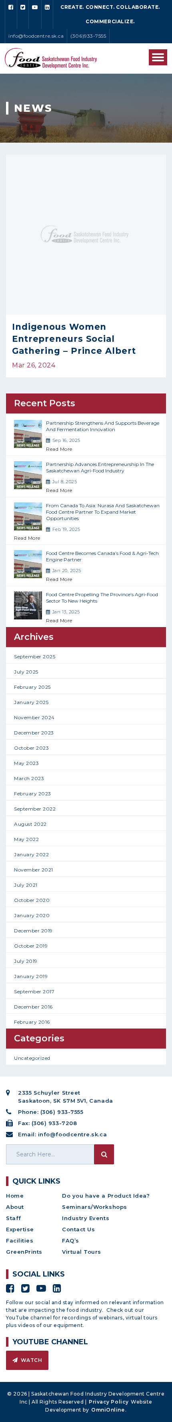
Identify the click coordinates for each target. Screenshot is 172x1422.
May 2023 (26, 763)
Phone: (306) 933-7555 (50, 1112)
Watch (30, 1360)
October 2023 (31, 748)
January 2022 (31, 854)
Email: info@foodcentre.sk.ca (62, 1134)
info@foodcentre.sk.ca (36, 36)
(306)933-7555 (88, 36)
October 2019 (31, 946)
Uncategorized (32, 1058)
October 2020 (32, 900)
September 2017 (34, 991)
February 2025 (32, 687)
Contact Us (78, 1229)
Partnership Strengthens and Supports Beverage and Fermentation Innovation (102, 426)
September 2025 (35, 657)
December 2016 (33, 1007)
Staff (13, 1218)
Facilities (19, 1240)
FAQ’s (70, 1240)
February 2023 (32, 794)
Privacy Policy (109, 1402)
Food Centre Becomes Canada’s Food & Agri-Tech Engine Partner (102, 556)
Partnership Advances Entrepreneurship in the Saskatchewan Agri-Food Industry (100, 467)
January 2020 (32, 915)
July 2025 (26, 672)
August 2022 (30, 824)
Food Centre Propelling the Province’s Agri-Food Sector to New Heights (102, 597)
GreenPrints (24, 1252)
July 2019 (26, 961)
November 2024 (34, 717)
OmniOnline (107, 1410)
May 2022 (26, 839)
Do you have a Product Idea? (106, 1195)
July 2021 (26, 885)
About (15, 1207)
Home (15, 1195)
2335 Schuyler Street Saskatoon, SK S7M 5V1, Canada (65, 1096)
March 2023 (29, 778)
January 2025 (31, 702)
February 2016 (32, 1022)
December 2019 (33, 931)
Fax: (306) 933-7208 (47, 1123)
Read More (59, 449)
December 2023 (34, 733)
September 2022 (35, 809)
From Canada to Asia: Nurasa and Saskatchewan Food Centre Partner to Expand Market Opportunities (103, 511)
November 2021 (33, 870)
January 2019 (31, 976)
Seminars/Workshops (94, 1207)
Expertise (20, 1229)
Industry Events (85, 1218)
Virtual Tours (81, 1252)
